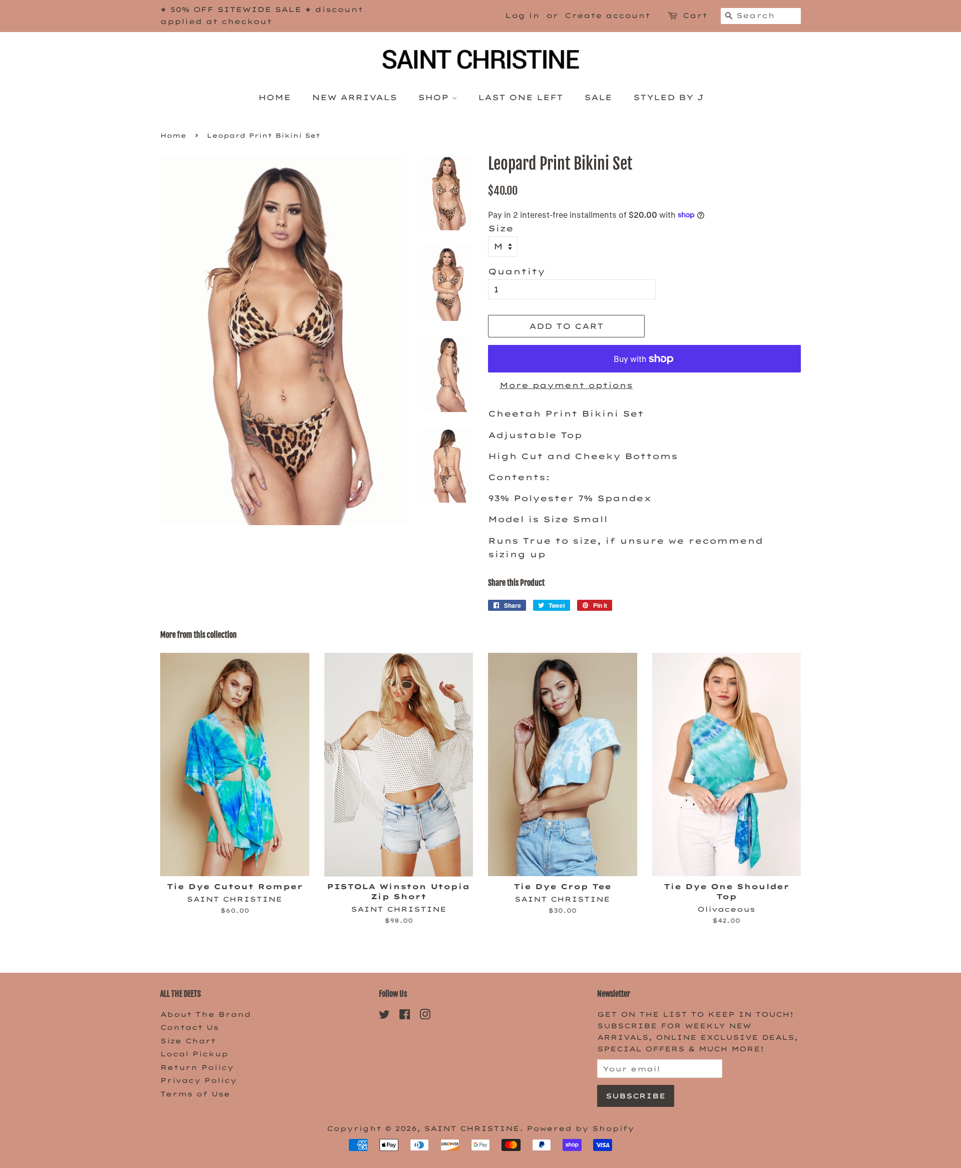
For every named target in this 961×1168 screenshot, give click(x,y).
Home (274, 97)
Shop (435, 97)
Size (501, 228)
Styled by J (668, 97)
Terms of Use (195, 1093)
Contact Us (189, 1027)
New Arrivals (354, 97)
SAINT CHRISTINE (472, 1128)
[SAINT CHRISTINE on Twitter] (384, 1016)
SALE (598, 97)
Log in (522, 15)
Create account (607, 15)
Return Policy (197, 1067)
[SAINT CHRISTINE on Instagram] (424, 1016)
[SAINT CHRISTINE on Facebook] (404, 1016)
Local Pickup (194, 1053)
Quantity (516, 271)
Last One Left (520, 97)
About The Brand (205, 1014)
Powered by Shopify (580, 1128)
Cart (695, 15)
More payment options (566, 385)
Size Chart (188, 1040)
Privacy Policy (198, 1080)
